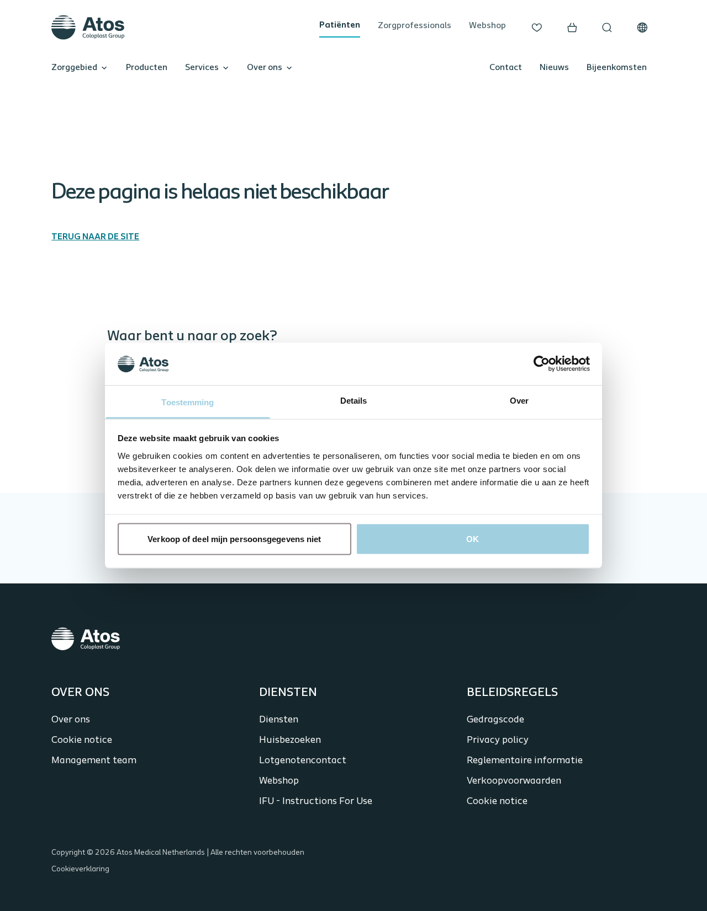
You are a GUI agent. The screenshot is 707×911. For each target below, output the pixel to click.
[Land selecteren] (642, 27)
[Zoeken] (607, 27)
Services (202, 67)
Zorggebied (74, 67)
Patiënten (339, 25)
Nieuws (554, 67)
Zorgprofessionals (414, 26)
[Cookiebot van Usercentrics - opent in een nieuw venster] (541, 364)
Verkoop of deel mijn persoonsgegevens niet (234, 539)
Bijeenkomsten (617, 67)
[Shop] (572, 27)
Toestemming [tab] (187, 401)
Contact (505, 67)
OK (472, 539)
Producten (146, 67)
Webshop (487, 26)
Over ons (264, 67)
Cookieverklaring (80, 869)
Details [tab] (353, 400)
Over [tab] (519, 400)
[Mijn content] (537, 27)
